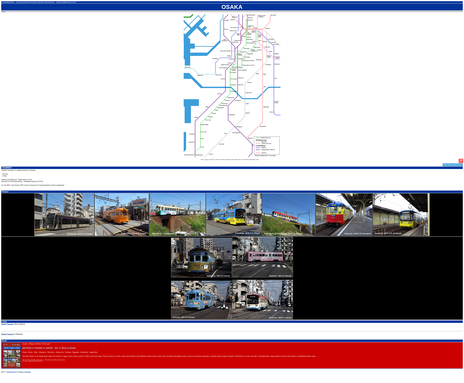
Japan (3, 11)
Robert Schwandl (25, 372)
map (206, 159)
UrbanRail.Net (11, 372)
